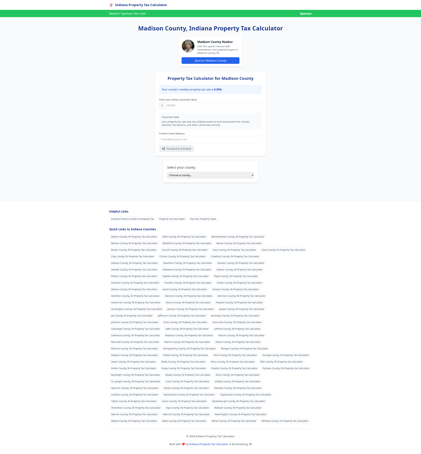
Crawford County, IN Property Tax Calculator (235, 256)
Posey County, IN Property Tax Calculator (183, 368)
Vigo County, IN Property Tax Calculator (187, 407)
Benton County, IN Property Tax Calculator (134, 243)
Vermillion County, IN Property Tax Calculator (136, 407)
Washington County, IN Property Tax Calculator (241, 414)
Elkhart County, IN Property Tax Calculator (134, 276)
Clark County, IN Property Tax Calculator (283, 249)
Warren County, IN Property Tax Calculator (134, 414)
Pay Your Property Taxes (203, 218)
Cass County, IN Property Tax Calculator (234, 249)
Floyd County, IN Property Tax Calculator (236, 276)
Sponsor (306, 13)
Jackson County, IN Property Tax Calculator (190, 309)
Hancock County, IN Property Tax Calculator (188, 295)
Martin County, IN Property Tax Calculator (187, 341)
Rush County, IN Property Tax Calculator (238, 374)
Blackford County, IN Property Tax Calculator (187, 243)
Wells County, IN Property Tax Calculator (184, 420)
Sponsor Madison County (210, 60)
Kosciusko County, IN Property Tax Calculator (237, 322)
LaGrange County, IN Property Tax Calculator (135, 328)
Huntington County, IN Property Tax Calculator (136, 309)
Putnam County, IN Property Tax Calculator (286, 368)
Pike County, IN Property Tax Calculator (281, 361)
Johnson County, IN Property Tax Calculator (134, 322)
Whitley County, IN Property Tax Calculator (285, 420)
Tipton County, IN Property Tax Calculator (134, 401)
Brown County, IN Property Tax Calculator (134, 249)
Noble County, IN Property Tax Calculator (185, 355)
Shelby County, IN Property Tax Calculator (237, 381)
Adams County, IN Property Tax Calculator (134, 236)
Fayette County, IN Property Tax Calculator (185, 276)
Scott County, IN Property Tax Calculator (187, 381)
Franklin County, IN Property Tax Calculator (188, 282)
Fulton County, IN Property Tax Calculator (239, 282)
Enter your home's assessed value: (178, 99)
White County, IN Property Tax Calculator (234, 420)
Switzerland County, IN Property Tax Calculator (189, 394)
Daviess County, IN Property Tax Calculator (134, 263)
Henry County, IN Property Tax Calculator (188, 302)
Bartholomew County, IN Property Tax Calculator (237, 236)
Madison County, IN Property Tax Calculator (189, 335)
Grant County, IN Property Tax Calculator (184, 289)
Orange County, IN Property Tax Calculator (285, 355)
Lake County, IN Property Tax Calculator (187, 328)
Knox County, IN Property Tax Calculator (185, 322)
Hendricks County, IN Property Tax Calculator (136, 302)
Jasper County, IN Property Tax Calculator (241, 309)
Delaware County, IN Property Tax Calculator (187, 269)
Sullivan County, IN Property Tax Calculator (134, 394)
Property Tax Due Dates (172, 218)
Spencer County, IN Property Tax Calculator (135, 388)
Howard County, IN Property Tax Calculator (239, 302)
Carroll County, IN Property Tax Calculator (185, 249)
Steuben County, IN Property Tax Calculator (238, 388)
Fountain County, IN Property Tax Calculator (135, 282)
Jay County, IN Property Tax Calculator (132, 315)
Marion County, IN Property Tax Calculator (241, 335)
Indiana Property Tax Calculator (208, 444)
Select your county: (181, 167)
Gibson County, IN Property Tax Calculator (134, 289)
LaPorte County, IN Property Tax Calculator (237, 328)
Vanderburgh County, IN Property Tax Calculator (238, 401)
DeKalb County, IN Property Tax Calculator (134, 269)
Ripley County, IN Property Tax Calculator (187, 374)
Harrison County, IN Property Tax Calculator (241, 295)
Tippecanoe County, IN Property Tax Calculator (245, 394)
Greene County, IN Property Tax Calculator (235, 289)
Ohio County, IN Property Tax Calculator (235, 355)
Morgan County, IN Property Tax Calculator (244, 348)
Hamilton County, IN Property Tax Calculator (135, 295)
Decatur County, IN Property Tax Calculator (240, 263)
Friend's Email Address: (172, 133)
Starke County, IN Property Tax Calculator (186, 388)
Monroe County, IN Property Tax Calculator (134, 348)
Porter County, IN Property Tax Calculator (133, 368)
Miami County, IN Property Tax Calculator (238, 341)
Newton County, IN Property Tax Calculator (134, 355)
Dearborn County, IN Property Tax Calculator (187, 263)
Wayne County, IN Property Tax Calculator (134, 420)
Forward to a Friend (178, 149)
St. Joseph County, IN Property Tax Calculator (135, 381)
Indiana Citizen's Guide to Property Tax (132, 218)
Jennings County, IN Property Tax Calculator (235, 315)
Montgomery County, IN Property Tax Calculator (189, 348)
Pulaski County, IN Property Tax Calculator (234, 368)
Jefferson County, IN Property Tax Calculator (182, 315)
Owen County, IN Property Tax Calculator (133, 361)
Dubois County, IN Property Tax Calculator (240, 269)
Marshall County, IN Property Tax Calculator (135, 341)
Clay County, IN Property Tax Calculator (132, 256)
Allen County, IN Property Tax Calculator (184, 236)
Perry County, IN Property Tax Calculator (233, 361)
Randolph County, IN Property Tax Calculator (135, 374)
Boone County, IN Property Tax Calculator (239, 243)
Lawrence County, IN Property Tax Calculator (135, 335)
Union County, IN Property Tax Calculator (184, 401)
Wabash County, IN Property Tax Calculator (237, 407)
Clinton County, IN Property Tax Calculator (182, 256)
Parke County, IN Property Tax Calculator (183, 361)
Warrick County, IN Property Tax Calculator (186, 414)
